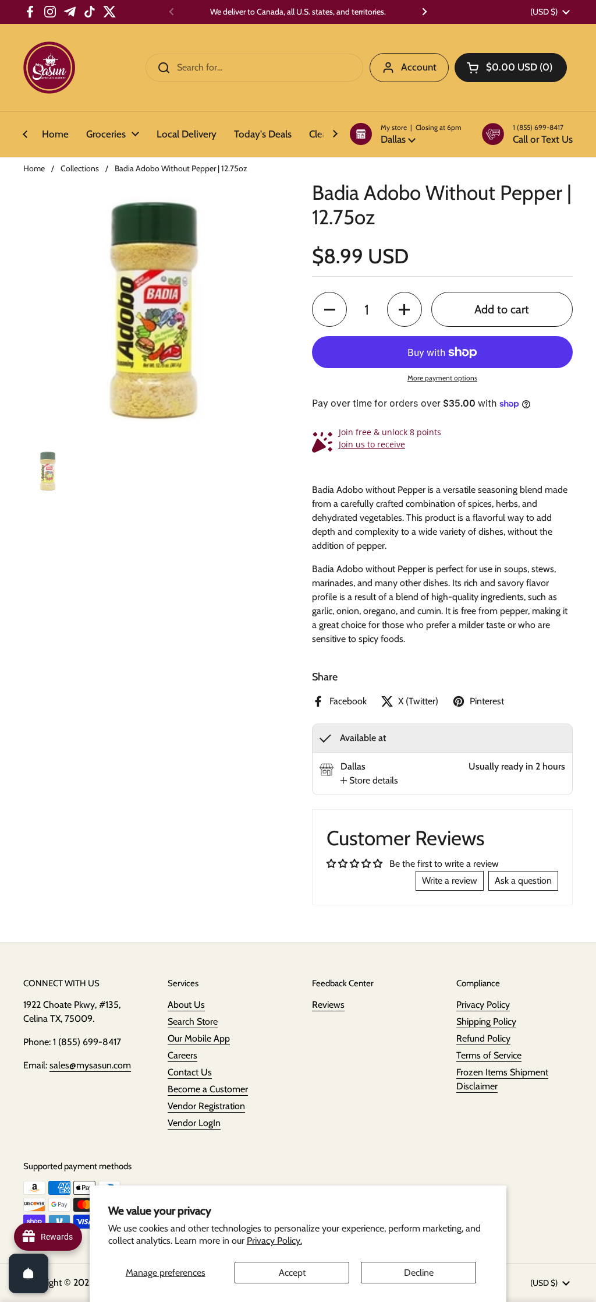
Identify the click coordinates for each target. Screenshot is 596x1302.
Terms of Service (489, 1055)
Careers (182, 1055)
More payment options (442, 377)
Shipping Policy (486, 1021)
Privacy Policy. (274, 1240)
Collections (80, 168)
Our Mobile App (199, 1038)
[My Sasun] (49, 67)
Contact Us (190, 1072)
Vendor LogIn (194, 1122)
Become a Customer (208, 1089)
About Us (186, 1004)
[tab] (369, 781)
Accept (292, 1272)
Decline (419, 1272)
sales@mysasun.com (90, 1065)
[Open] (28, 1273)
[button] (406, 134)
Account (419, 67)
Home (34, 168)
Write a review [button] (449, 880)
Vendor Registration (206, 1106)
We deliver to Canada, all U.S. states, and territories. (298, 12)
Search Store (193, 1021)
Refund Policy (483, 1038)
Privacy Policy (483, 1004)
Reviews (328, 1004)
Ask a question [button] (523, 880)
